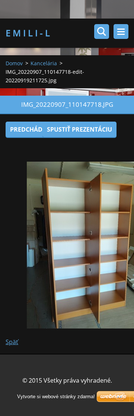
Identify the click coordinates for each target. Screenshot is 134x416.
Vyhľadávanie (101, 31)
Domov (14, 63)
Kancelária (44, 63)
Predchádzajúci (36, 129)
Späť (12, 342)
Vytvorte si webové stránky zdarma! (56, 396)
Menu (121, 31)
